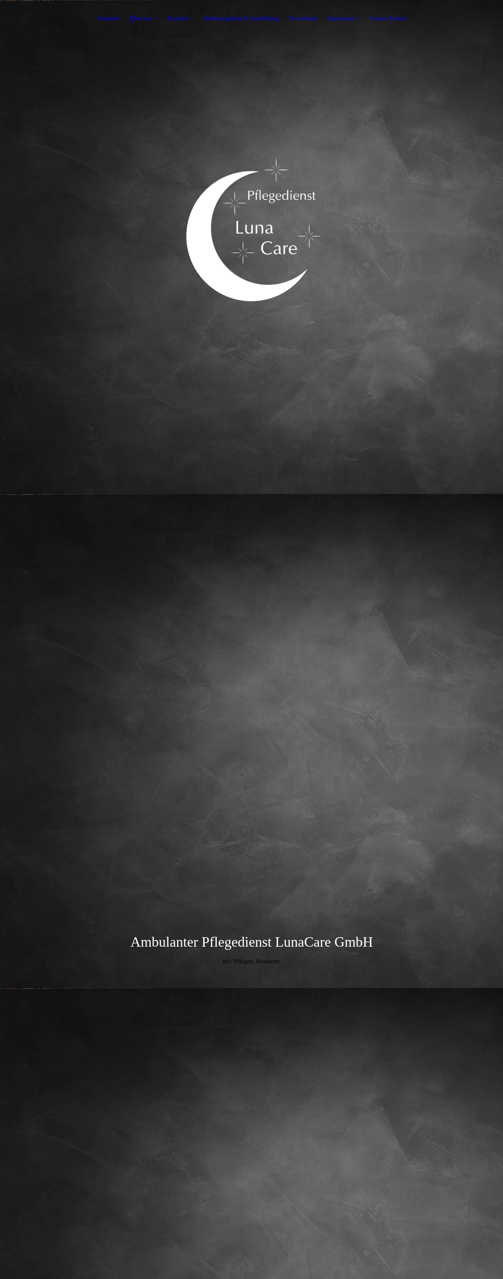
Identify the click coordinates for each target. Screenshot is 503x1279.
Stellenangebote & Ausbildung (241, 18)
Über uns (140, 18)
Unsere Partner (387, 18)
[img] (251, 280)
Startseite (108, 18)
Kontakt (177, 18)
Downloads (302, 18)
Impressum (340, 18)
